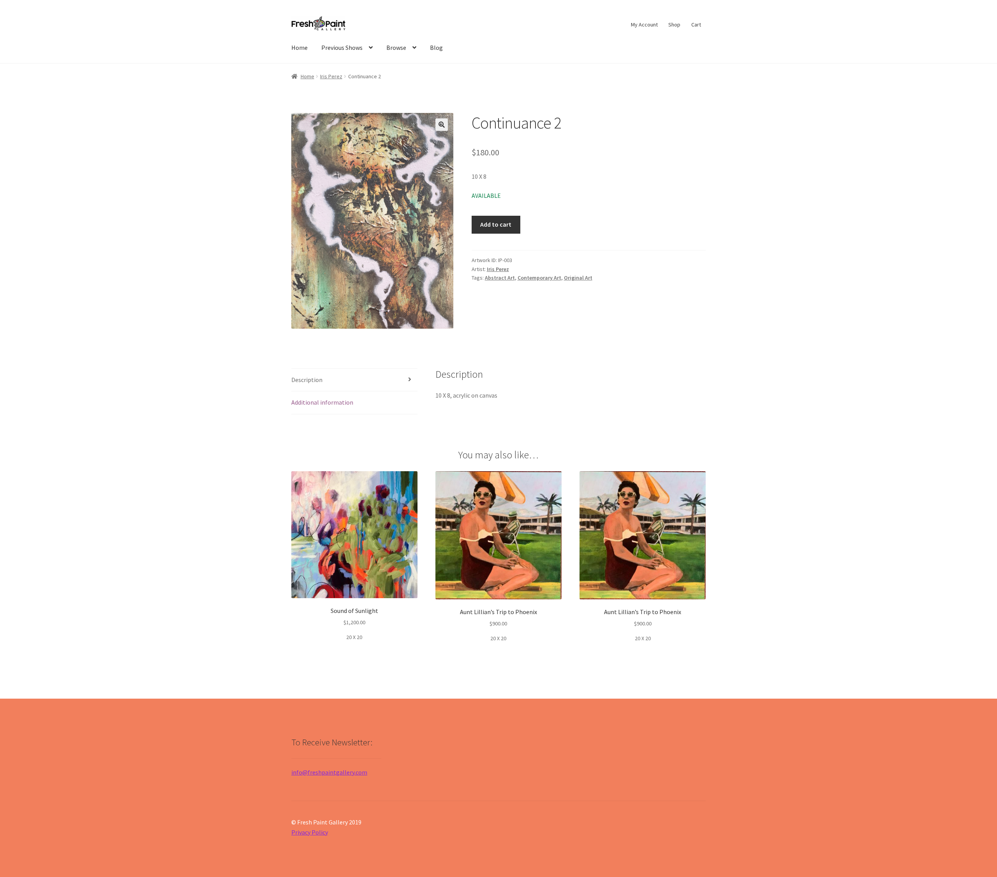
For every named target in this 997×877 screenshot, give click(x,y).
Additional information (322, 402)
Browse (396, 47)
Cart (696, 24)
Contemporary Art (539, 277)
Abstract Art (500, 277)
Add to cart (495, 224)
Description (306, 380)
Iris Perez (331, 76)
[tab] (354, 380)
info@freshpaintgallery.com (329, 772)
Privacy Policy (309, 832)
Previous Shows (342, 47)
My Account (644, 24)
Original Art (578, 277)
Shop (674, 24)
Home (299, 47)
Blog (436, 47)
